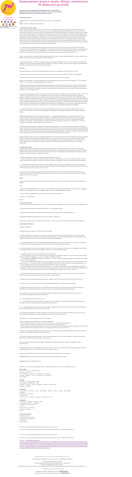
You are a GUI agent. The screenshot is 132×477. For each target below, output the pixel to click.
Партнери (56, 456)
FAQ (52, 456)
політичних (50, 43)
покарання (34, 256)
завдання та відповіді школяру (51, 366)
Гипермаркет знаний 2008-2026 (57, 468)
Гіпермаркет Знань (24, 10)
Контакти (61, 456)
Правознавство (34, 10)
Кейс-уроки (66, 456)
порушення (79, 236)
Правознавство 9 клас (44, 10)
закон (59, 29)
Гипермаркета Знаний (55, 459)
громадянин (45, 110)
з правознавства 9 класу (40, 366)
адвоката (62, 324)
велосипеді (41, 171)
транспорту (30, 294)
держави (54, 139)
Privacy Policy (47, 456)
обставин (22, 97)
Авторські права (39, 456)
